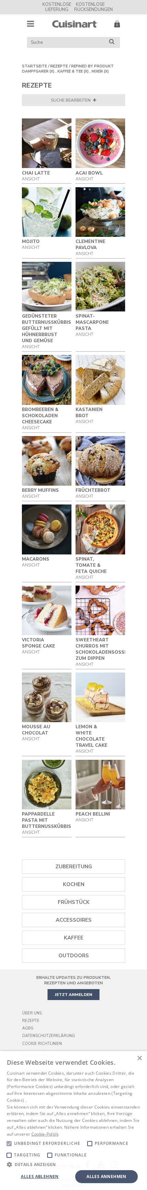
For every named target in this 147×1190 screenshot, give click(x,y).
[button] (73, 1164)
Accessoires (74, 920)
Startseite (34, 66)
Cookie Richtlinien (42, 1043)
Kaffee (73, 937)
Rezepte (59, 66)
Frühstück (74, 902)
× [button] (139, 1058)
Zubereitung (73, 866)
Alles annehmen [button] (106, 1176)
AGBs (27, 1028)
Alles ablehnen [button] (40, 1176)
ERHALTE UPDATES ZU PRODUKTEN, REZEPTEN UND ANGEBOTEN (73, 980)
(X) (52, 71)
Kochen (73, 884)
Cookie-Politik (44, 1134)
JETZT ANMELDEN (73, 994)
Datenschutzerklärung (48, 1035)
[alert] (73, 1120)
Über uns (32, 1013)
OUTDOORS (73, 955)
